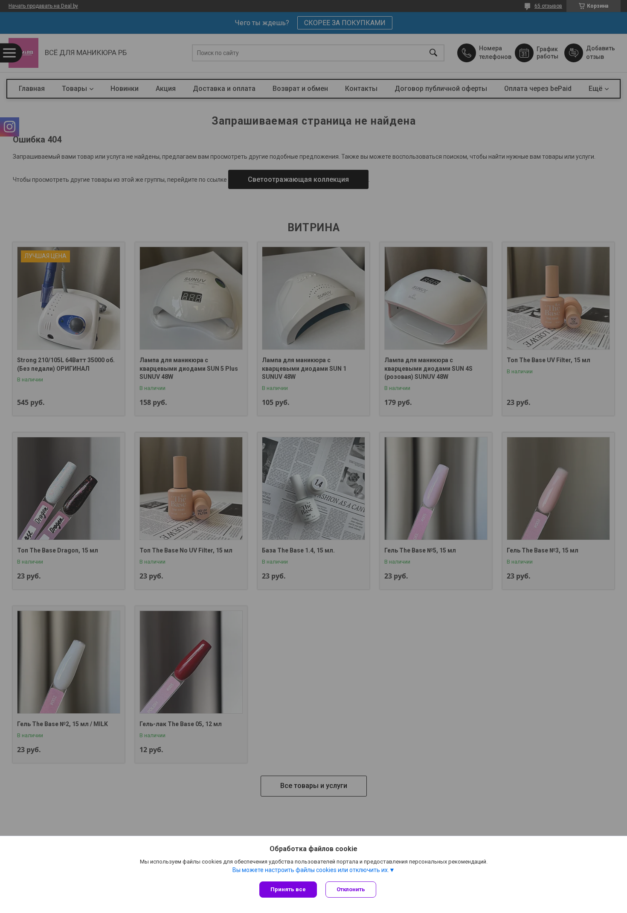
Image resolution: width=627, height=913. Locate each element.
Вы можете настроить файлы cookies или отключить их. (310, 869)
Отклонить (351, 889)
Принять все (288, 889)
